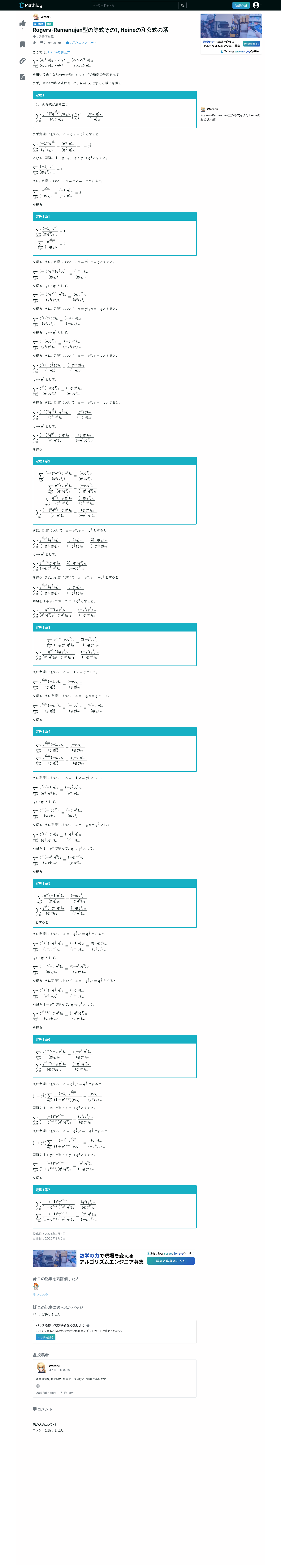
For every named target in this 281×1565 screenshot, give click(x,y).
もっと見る (40, 1294)
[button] (257, 5)
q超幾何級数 (45, 36)
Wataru (46, 17)
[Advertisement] (231, 78)
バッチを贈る (46, 1337)
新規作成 (241, 5)
